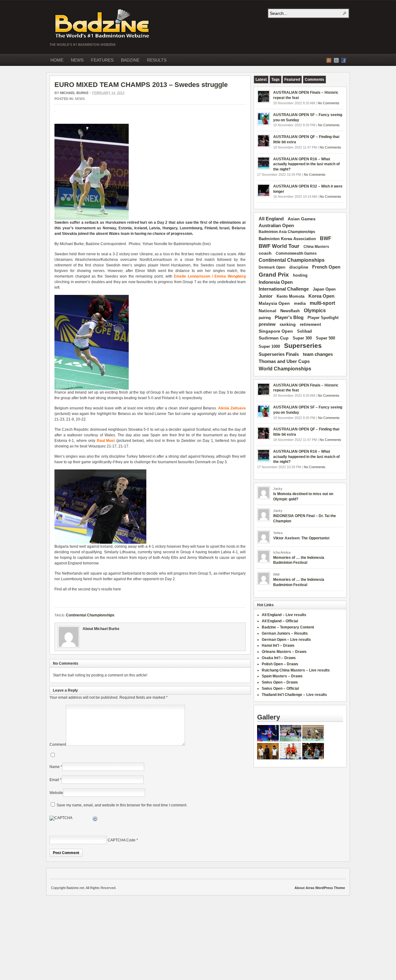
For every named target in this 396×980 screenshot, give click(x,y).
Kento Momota (290, 296)
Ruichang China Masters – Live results (296, 670)
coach (265, 253)
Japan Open (324, 289)
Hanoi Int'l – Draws (278, 645)
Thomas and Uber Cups (284, 361)
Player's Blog (289, 317)
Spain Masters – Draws (282, 676)
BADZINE (130, 60)
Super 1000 (269, 346)
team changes (318, 354)
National (267, 310)
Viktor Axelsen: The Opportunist (301, 538)
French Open (326, 267)
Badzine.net (103, 24)
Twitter (336, 60)
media (300, 303)
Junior (266, 296)
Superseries (303, 345)
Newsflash (290, 311)
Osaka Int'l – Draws (279, 658)
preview (267, 324)
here (117, 589)
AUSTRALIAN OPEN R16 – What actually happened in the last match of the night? (306, 164)
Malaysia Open (274, 303)
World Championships (285, 368)
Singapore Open (276, 331)
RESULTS (156, 60)
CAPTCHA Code (122, 840)
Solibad (304, 331)
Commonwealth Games (296, 253)
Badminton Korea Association (287, 238)
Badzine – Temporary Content (288, 627)
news (80, 99)
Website (56, 793)
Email (54, 780)
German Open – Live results (286, 639)
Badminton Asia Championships (287, 232)
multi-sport (322, 303)
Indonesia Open (276, 282)
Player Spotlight (323, 317)
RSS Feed (328, 60)
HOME (56, 60)
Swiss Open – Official (280, 688)
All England (271, 218)
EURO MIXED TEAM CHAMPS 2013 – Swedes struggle (141, 85)
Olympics (315, 310)
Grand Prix (274, 274)
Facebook (343, 60)
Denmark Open (272, 267)
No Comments (328, 103)
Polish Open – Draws (280, 664)
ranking (288, 324)
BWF (325, 238)
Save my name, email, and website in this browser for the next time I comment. (122, 805)
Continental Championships (90, 615)
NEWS (77, 60)
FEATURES (102, 60)
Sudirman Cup (274, 337)
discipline (298, 267)
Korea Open (321, 296)
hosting (300, 275)
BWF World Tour (279, 246)
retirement (310, 324)
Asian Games (302, 218)
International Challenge (284, 289)
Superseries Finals (279, 354)
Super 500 (325, 338)
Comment (58, 744)
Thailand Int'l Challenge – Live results (294, 695)
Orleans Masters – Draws (284, 652)
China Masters (316, 246)
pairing (265, 318)
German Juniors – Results (285, 633)
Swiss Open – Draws (280, 682)
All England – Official (280, 621)
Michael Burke (74, 93)
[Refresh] (95, 820)
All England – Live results (284, 615)
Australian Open (276, 225)
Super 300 (302, 338)
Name (55, 767)
